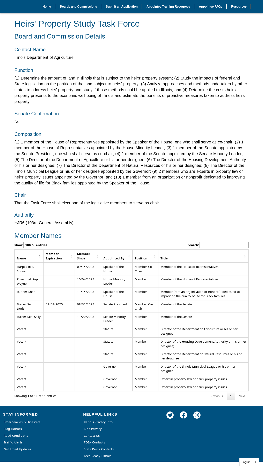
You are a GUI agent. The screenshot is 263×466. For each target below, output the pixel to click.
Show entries (30, 245)
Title (164, 258)
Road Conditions (16, 435)
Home (47, 6)
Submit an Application (122, 6)
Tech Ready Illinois (97, 456)
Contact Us (92, 435)
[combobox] (249, 462)
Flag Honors (13, 429)
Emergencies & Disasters (22, 422)
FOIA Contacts (94, 442)
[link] (170, 421)
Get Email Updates (17, 449)
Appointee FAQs (210, 6)
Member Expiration (54, 256)
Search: (193, 245)
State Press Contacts (99, 449)
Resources (239, 6)
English (246, 462)
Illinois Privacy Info (98, 422)
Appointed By (114, 258)
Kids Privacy (93, 429)
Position (141, 258)
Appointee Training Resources (168, 6)
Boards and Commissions (78, 6)
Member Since (83, 256)
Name (21, 258)
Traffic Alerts (13, 442)
